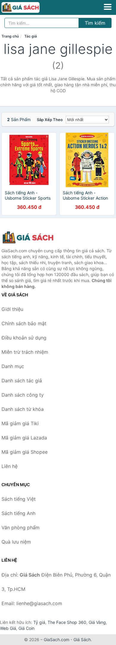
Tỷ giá (39, 622)
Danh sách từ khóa (22, 409)
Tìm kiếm (95, 23)
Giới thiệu (12, 309)
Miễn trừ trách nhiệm (24, 352)
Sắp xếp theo (50, 119)
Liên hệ (9, 466)
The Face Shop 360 (67, 622)
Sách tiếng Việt (18, 499)
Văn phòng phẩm (20, 527)
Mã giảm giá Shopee (24, 452)
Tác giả (30, 36)
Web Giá (8, 628)
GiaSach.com (56, 639)
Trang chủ (10, 36)
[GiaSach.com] (27, 7)
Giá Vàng (97, 622)
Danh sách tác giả (21, 380)
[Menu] (108, 6)
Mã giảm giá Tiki (20, 423)
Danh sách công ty (22, 395)
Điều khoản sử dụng (23, 338)
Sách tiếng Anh (18, 513)
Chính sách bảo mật (23, 323)
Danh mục (12, 366)
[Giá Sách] (31, 237)
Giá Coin (26, 628)
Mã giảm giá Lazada (24, 438)
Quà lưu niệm (16, 542)
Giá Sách (82, 639)
